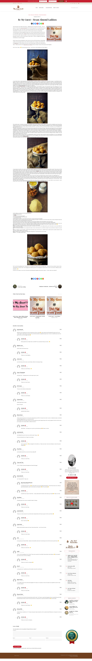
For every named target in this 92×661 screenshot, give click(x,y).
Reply (60, 329)
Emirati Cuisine (56, 7)
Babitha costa (20, 345)
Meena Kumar (20, 415)
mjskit (18, 551)
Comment (14, 630)
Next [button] (61, 294)
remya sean (19, 359)
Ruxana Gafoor (20, 594)
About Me (14, 3)
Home (37, 7)
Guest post (32, 14)
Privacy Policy (16, 655)
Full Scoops (19, 386)
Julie (18, 537)
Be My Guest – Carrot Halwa (54, 316)
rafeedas (23, 338)
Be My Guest (20, 3)
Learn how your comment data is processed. (33, 648)
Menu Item (71, 3)
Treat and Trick (20, 462)
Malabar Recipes (49, 7)
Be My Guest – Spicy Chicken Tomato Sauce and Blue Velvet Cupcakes (20, 317)
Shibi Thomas (19, 579)
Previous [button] (59, 294)
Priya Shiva (19, 449)
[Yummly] (43, 23)
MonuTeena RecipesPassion (26, 482)
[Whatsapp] (41, 23)
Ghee (15, 215)
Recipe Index (41, 7)
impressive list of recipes (28, 44)
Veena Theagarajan (21, 372)
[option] (20, 307)
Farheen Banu (20, 399)
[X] (32, 23)
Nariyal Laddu (25, 136)
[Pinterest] (37, 23)
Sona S (18, 566)
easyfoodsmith (20, 432)
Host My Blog (75, 656)
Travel (25, 33)
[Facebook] (33, 23)
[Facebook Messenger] (35, 23)
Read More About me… (72, 477)
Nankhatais (16, 43)
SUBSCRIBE (61, 1)
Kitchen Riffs (19, 609)
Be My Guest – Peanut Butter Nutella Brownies (37, 317)
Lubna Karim (19, 524)
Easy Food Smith (24, 28)
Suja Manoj (19, 497)
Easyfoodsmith (22, 85)
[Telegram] (39, 23)
